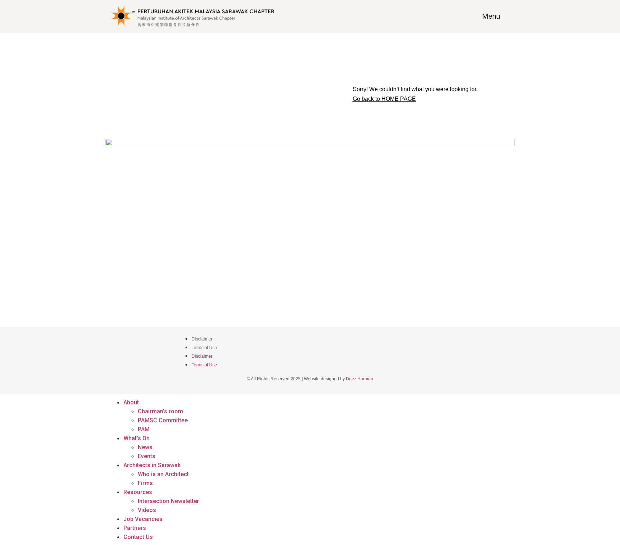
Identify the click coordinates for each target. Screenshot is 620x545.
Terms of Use (204, 347)
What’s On (136, 438)
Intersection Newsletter (168, 501)
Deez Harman (359, 378)
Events (146, 456)
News (145, 447)
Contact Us (138, 537)
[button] (384, 99)
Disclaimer (202, 339)
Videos (147, 510)
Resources (137, 492)
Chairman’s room (160, 411)
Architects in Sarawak (151, 465)
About (131, 402)
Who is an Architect (163, 474)
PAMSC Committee (163, 420)
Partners (134, 528)
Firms (145, 483)
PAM (144, 429)
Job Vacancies (143, 519)
